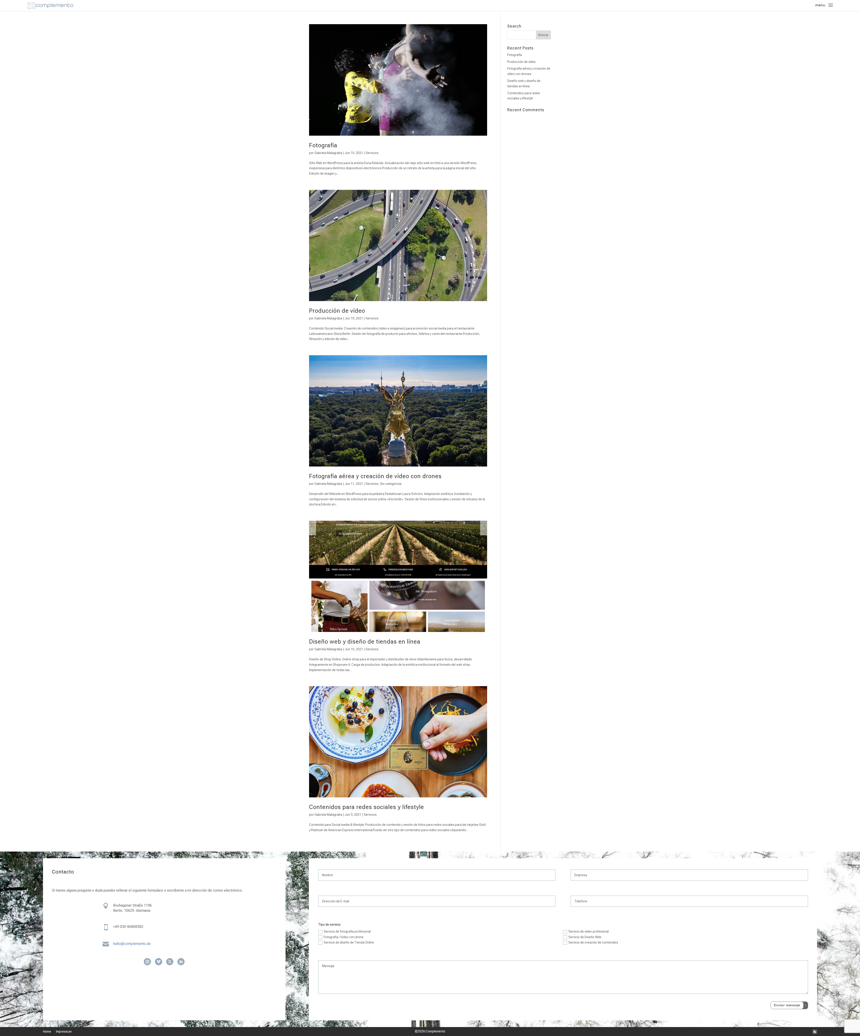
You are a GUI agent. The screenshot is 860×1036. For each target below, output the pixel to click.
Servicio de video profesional (588, 931)
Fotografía (323, 145)
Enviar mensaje (787, 1005)
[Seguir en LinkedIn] (181, 961)
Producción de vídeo (337, 310)
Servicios (372, 153)
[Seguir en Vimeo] (158, 961)
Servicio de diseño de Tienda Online (349, 942)
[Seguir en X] (169, 961)
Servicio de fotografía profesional (347, 931)
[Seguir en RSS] (815, 1032)
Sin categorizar (391, 484)
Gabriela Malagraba (328, 153)
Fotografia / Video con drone (343, 937)
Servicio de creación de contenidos (593, 942)
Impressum (64, 1031)
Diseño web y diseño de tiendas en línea (364, 641)
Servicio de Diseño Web (584, 937)
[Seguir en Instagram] (147, 961)
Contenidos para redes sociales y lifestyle (366, 807)
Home (47, 1031)
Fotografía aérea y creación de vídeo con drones (375, 476)
